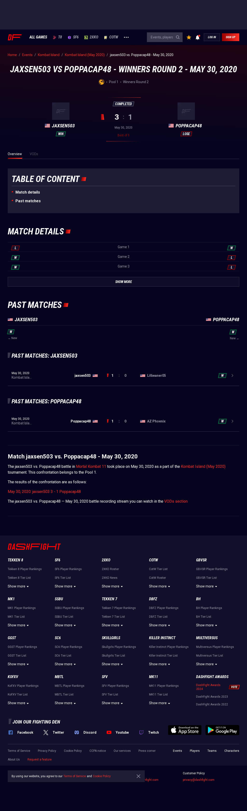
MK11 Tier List (158, 694)
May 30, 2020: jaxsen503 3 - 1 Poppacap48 (44, 491)
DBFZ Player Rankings (163, 608)
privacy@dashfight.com (198, 780)
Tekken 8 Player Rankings (25, 569)
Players (195, 751)
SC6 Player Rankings (68, 647)
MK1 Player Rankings (22, 608)
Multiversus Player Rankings (215, 647)
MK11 (153, 676)
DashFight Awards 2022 (212, 704)
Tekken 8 (15, 560)
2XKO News (109, 577)
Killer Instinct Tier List (163, 655)
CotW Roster (157, 577)
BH (198, 599)
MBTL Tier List (64, 694)
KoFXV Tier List (18, 694)
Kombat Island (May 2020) (203, 466)
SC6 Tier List (63, 655)
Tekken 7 (109, 599)
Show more (16, 586)
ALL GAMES (38, 37)
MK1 (11, 599)
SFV (105, 676)
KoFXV (13, 676)
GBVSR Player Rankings (212, 569)
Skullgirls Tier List (113, 655)
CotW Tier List (158, 569)
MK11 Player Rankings (164, 686)
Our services (122, 751)
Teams (212, 751)
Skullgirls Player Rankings (119, 647)
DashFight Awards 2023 (212, 696)
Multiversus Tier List (209, 655)
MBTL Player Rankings (69, 686)
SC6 (58, 638)
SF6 (76, 37)
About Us (14, 759)
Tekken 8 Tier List (19, 577)
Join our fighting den (36, 722)
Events (177, 751)
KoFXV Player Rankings (23, 686)
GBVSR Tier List (206, 577)
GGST (12, 638)
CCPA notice (97, 751)
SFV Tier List (110, 694)
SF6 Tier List (63, 577)
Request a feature (39, 759)
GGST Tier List (17, 655)
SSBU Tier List (64, 616)
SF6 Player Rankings (68, 569)
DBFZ (153, 599)
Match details (27, 192)
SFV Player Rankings (115, 686)
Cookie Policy (73, 751)
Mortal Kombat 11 (91, 466)
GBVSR (201, 560)
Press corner (147, 751)
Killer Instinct (162, 638)
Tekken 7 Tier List (113, 616)
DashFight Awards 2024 (208, 687)
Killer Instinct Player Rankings (169, 647)
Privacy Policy (47, 751)
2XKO (94, 37)
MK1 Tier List (16, 616)
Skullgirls (111, 638)
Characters (231, 751)
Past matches (28, 201)
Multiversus (207, 638)
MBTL (59, 676)
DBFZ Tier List (158, 616)
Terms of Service (19, 751)
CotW (113, 37)
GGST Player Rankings (22, 647)
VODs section (176, 501)
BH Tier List (203, 616)
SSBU (59, 599)
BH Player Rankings (209, 608)
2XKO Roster (110, 569)
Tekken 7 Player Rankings (119, 608)
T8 (60, 37)
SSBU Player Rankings (69, 608)
